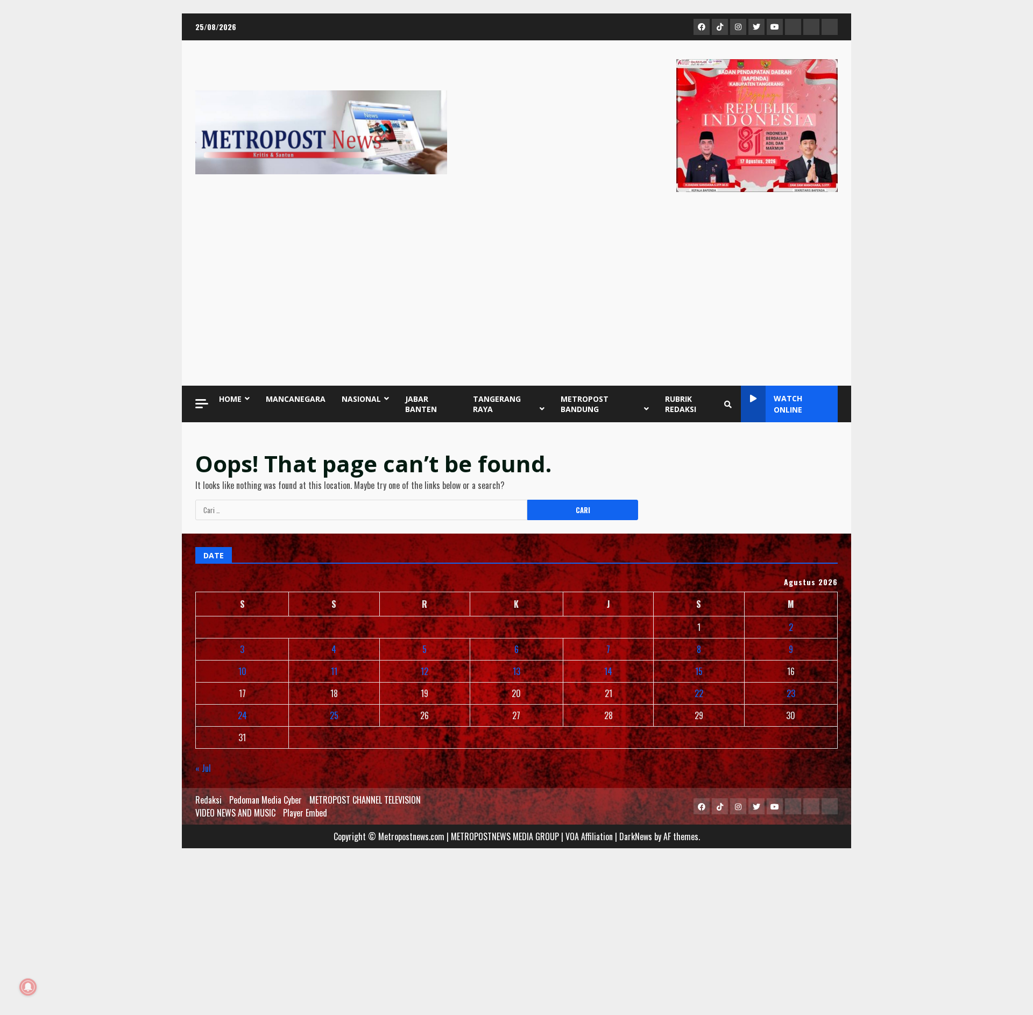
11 (334, 671)
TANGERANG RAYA (497, 404)
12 (424, 671)
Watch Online (788, 404)
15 (699, 671)
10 (242, 671)
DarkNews (635, 836)
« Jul (203, 768)
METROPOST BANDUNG (585, 404)
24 (242, 715)
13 (516, 671)
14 (608, 671)
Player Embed (305, 812)
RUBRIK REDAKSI (680, 404)
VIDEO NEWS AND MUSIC (235, 812)
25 (334, 715)
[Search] (728, 404)
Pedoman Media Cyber (265, 799)
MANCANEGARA (296, 399)
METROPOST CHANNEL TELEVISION (365, 799)
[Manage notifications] (28, 987)
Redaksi (208, 799)
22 (699, 693)
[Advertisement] (516, 291)
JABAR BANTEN (421, 404)
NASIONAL (361, 399)
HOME (230, 399)
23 (791, 693)
